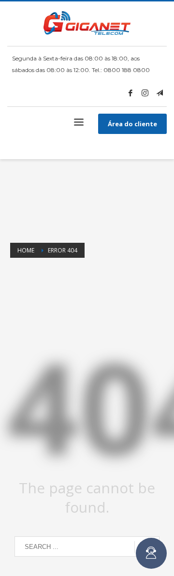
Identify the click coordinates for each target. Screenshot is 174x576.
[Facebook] (130, 93)
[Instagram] (145, 93)
